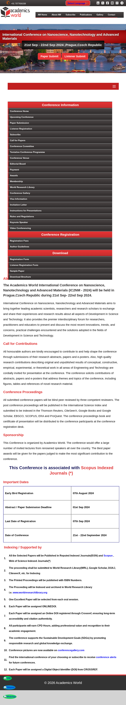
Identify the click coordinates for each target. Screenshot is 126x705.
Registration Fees (19, 241)
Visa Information (18, 199)
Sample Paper (17, 271)
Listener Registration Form (24, 265)
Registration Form (19, 259)
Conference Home (19, 111)
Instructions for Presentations (25, 210)
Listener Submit (75, 56)
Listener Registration (21, 128)
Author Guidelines (19, 246)
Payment (14, 169)
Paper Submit (49, 56)
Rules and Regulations (22, 216)
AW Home (42, 15)
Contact (111, 15)
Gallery (99, 15)
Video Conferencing (20, 228)
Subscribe (70, 15)
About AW (56, 15)
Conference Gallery (20, 193)
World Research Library (22, 187)
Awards (14, 175)
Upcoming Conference (21, 117)
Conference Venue (19, 158)
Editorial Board (18, 164)
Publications (86, 15)
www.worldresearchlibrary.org (30, 592)
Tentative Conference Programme (27, 152)
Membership (16, 181)
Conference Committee (22, 146)
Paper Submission (19, 123)
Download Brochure (20, 277)
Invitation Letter (18, 204)
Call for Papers (17, 140)
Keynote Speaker (19, 222)
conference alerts (106, 657)
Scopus (108, 555)
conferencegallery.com (71, 650)
